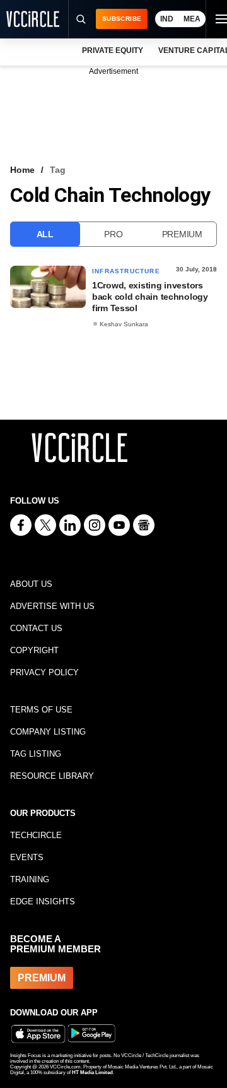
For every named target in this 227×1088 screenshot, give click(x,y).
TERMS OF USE (41, 709)
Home (22, 170)
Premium (182, 234)
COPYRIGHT (34, 650)
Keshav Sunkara (124, 324)
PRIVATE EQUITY (112, 50)
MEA (192, 19)
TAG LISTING (35, 754)
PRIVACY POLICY (44, 672)
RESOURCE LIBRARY (52, 776)
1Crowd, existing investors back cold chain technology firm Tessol (150, 296)
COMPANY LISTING (48, 731)
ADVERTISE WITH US (52, 606)
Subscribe (121, 18)
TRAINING (29, 879)
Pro (113, 234)
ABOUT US (31, 584)
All (45, 234)
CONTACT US (36, 628)
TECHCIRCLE (36, 835)
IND (166, 19)
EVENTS (27, 857)
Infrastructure (126, 271)
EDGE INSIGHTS (42, 901)
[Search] (80, 19)
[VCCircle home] (33, 19)
